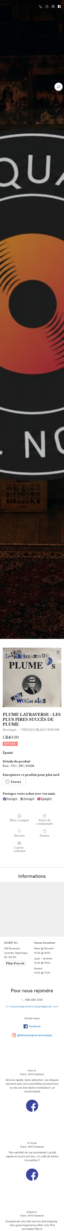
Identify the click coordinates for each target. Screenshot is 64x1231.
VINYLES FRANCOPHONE (40, 729)
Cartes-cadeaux (19, 849)
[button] (14, 781)
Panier (44, 835)
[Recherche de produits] (58, 87)
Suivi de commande (44, 821)
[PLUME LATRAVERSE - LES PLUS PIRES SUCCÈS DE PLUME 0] (32, 677)
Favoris (19, 835)
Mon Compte (19, 820)
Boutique (10, 729)
